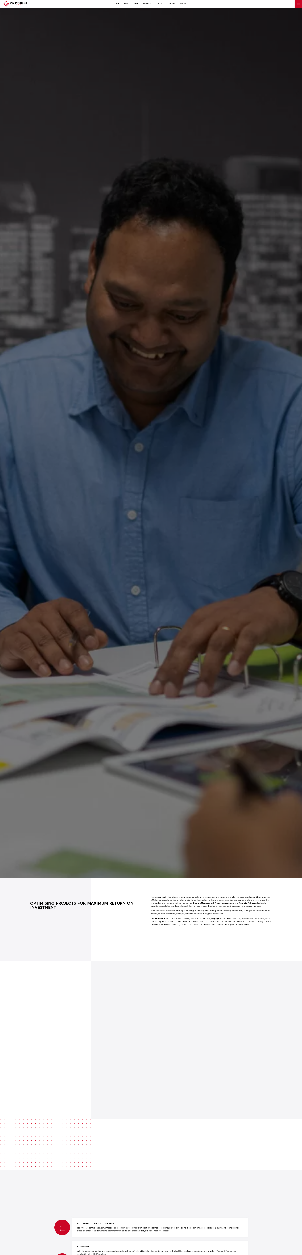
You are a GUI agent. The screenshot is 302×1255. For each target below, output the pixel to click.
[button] (298, 4)
